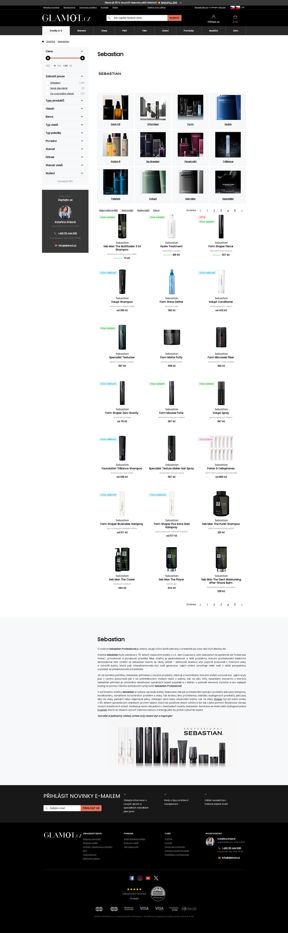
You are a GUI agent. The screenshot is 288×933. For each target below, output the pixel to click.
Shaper (218, 699)
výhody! (222, 7)
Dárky (115, 7)
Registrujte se (201, 7)
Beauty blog (69, 7)
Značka (50, 41)
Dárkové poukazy (91, 858)
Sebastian (63, 41)
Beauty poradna (51, 7)
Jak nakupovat (131, 846)
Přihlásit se (91, 808)
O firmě (168, 839)
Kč (70, 65)
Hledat (174, 18)
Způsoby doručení (92, 839)
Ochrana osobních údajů (177, 850)
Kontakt (104, 7)
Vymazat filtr (65, 181)
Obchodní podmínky (175, 846)
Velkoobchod (89, 854)
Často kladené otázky (134, 839)
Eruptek (102, 710)
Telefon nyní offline (156, 7)
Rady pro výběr (131, 843)
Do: (60, 65)
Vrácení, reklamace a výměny (97, 846)
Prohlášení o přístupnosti (177, 854)
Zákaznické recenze (134, 893)
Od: (48, 65)
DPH (85, 850)
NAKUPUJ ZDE (169, 2)
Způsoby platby (90, 843)
